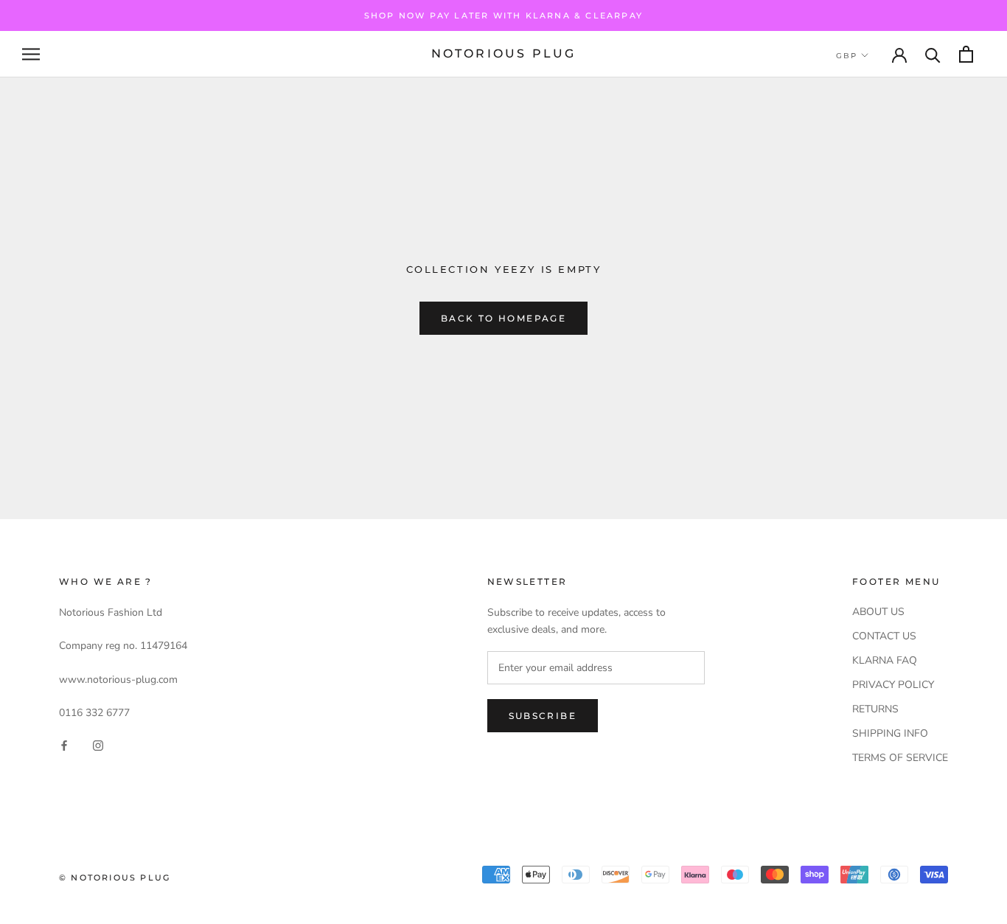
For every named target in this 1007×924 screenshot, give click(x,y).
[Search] (933, 54)
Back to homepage (503, 318)
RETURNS (875, 709)
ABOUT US (878, 612)
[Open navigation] (31, 54)
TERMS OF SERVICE (900, 758)
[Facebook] (64, 744)
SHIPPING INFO (890, 733)
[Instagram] (98, 744)
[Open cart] (966, 54)
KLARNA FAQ (884, 660)
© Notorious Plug (114, 877)
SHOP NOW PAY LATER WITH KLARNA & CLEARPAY (503, 15)
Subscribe (543, 715)
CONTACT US (884, 636)
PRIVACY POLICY (893, 685)
